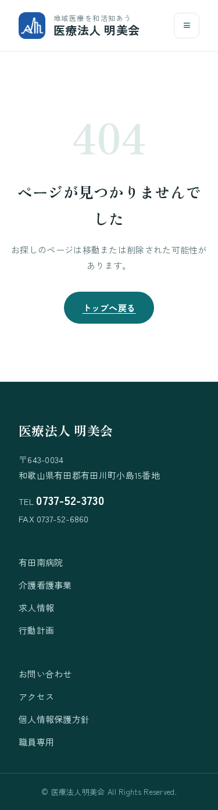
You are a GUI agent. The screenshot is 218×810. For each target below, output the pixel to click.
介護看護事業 (45, 585)
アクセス (36, 696)
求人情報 (36, 607)
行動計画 (36, 630)
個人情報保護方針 (54, 719)
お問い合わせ (45, 674)
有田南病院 (41, 562)
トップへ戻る (109, 308)
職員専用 (36, 742)
